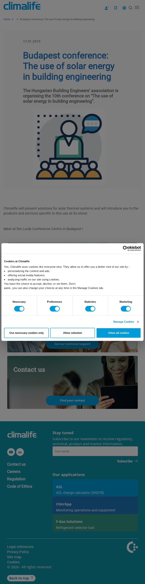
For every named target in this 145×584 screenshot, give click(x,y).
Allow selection (72, 332)
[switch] (55, 309)
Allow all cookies (118, 332)
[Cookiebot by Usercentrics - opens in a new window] (125, 248)
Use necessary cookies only (26, 332)
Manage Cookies (123, 321)
